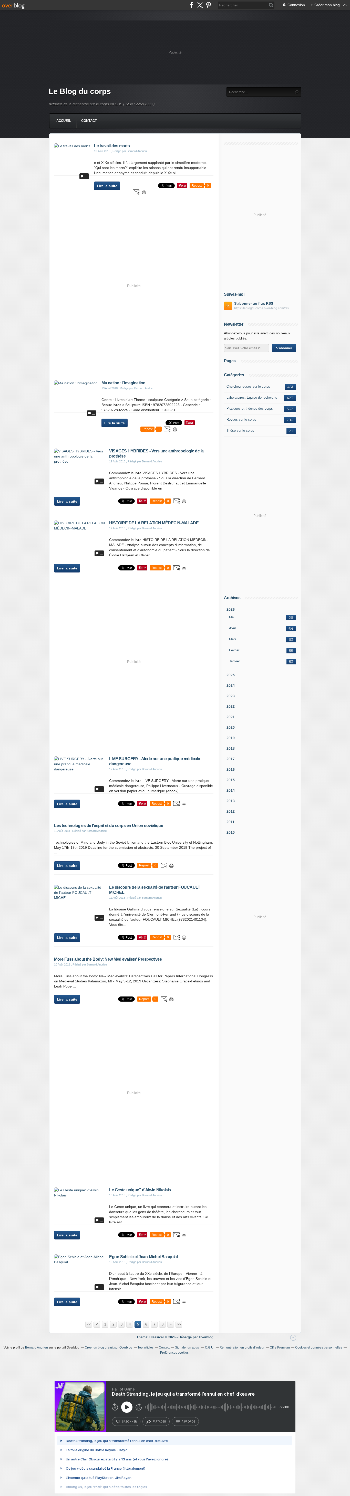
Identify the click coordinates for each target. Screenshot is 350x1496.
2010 (231, 832)
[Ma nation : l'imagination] (76, 383)
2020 (231, 727)
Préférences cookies (174, 1352)
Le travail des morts (112, 146)
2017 (231, 759)
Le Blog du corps (80, 91)
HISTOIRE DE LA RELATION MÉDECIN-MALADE (154, 523)
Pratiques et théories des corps (250, 408)
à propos (188, 1421)
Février (234, 650)
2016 (231, 769)
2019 (231, 738)
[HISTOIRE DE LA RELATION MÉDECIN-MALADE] (79, 528)
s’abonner (129, 1421)
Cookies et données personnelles (318, 1347)
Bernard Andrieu (36, 1347)
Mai (231, 617)
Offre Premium (280, 1347)
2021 (231, 717)
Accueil (63, 121)
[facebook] (191, 5)
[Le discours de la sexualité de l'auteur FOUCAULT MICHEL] (79, 898)
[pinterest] (208, 5)
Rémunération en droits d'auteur (242, 1347)
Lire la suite (107, 186)
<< (89, 1324)
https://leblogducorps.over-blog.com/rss (261, 308)
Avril (232, 628)
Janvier (234, 661)
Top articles (145, 1347)
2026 (231, 609)
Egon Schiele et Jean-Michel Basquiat (143, 1257)
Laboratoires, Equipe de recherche (252, 397)
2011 (230, 822)
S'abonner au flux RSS (253, 303)
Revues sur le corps (241, 419)
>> (179, 1324)
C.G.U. (209, 1347)
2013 (231, 801)
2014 (231, 790)
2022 (231, 706)
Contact (89, 121)
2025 (231, 675)
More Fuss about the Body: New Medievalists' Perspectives (108, 959)
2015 (231, 780)
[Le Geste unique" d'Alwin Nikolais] (79, 1195)
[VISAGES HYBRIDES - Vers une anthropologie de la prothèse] (79, 461)
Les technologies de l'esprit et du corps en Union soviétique (108, 825)
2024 (231, 685)
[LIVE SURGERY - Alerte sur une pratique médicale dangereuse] (79, 769)
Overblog (206, 1337)
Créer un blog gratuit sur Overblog (108, 1347)
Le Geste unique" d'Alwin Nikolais (140, 1190)
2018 (231, 748)
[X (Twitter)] (200, 5)
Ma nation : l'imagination (123, 383)
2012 (231, 811)
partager (159, 1421)
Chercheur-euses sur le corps (248, 386)
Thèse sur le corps (240, 430)
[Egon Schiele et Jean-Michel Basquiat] (79, 1262)
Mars (232, 639)
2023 (231, 696)
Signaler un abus (187, 1347)
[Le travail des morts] (72, 146)
